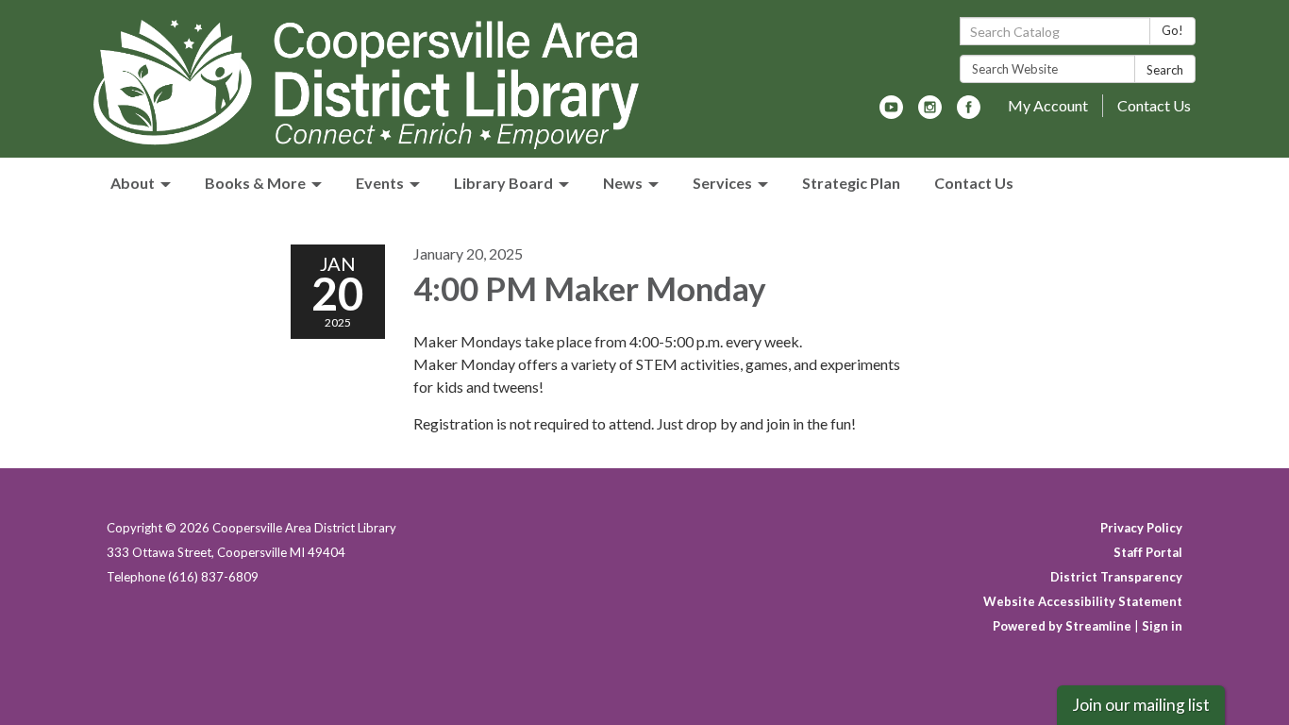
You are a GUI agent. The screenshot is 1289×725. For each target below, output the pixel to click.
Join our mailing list (1141, 705)
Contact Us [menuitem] (973, 183)
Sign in (1162, 625)
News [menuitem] (623, 183)
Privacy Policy (1141, 527)
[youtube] (891, 113)
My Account (1048, 105)
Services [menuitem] (722, 183)
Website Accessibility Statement (1082, 601)
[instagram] (930, 113)
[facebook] (968, 113)
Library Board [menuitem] (503, 183)
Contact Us (1154, 105)
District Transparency (1116, 576)
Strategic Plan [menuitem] (851, 183)
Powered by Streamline (1062, 625)
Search (1165, 69)
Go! (1172, 30)
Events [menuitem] (380, 183)
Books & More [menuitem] (255, 183)
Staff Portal (1147, 552)
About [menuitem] (132, 183)
